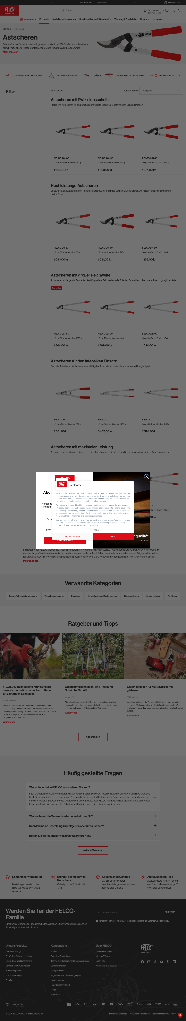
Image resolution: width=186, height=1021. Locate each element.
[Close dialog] (146, 476)
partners (71, 493)
